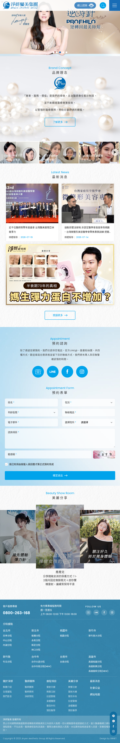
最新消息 (95, 681)
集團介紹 (7, 686)
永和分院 (35, 640)
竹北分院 (7, 661)
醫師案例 (29, 691)
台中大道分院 (38, 661)
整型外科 (51, 705)
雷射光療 (51, 686)
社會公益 (95, 688)
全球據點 (7, 691)
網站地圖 (95, 694)
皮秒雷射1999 (63, 52)
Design (103, 738)
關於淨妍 (8, 681)
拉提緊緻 (51, 696)
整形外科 (72, 696)
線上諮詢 (82, 5)
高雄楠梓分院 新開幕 (53, 52)
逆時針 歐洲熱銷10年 (60, 52)
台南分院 (64, 661)
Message (113, 721)
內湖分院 (7, 645)
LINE (53, 372)
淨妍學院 (29, 696)
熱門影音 (7, 696)
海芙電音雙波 (66, 52)
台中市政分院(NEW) (41, 666)
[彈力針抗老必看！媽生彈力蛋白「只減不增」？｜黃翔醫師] (60, 274)
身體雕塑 (51, 701)
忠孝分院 (7, 635)
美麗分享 (73, 681)
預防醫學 (51, 710)
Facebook (67, 372)
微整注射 (51, 691)
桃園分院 (64, 635)
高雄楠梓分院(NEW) (98, 671)
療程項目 (51, 681)
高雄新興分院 (95, 666)
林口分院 (35, 649)
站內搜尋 (103, 5)
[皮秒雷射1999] (60, 28)
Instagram (82, 372)
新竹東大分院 (95, 635)
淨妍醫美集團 (20, 5)
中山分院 (7, 640)
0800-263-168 (16, 613)
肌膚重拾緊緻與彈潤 (57, 52)
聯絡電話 (38, 372)
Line (113, 716)
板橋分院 (35, 635)
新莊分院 (35, 645)
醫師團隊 (30, 681)
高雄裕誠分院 (95, 661)
